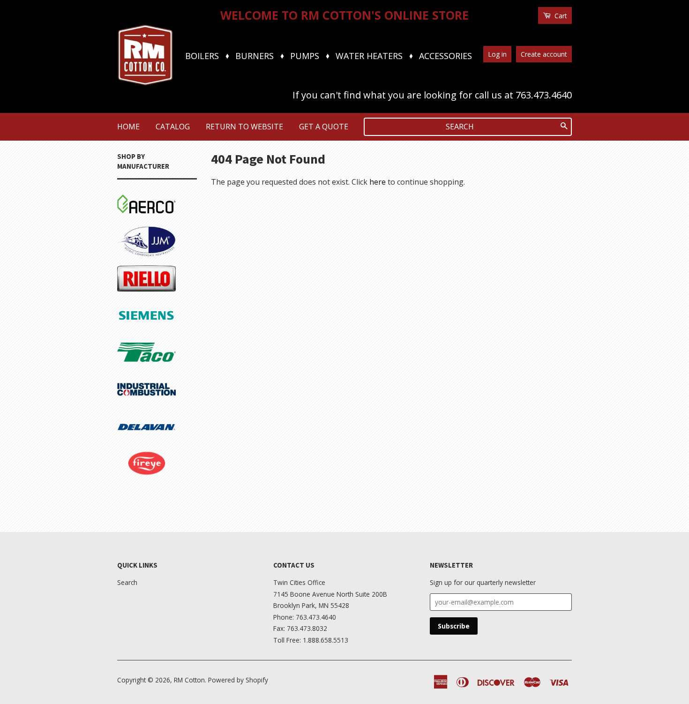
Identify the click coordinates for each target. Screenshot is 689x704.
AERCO (129, 193)
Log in (497, 54)
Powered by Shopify (238, 679)
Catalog (173, 126)
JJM (123, 230)
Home (128, 126)
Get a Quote (323, 126)
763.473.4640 (544, 95)
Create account (544, 54)
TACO (127, 341)
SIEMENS (133, 304)
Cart (560, 15)
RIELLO (129, 267)
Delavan (131, 415)
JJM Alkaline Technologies (141, 496)
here (377, 182)
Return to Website (244, 126)
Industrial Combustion (138, 385)
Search (127, 582)
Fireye (127, 452)
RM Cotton (189, 679)
